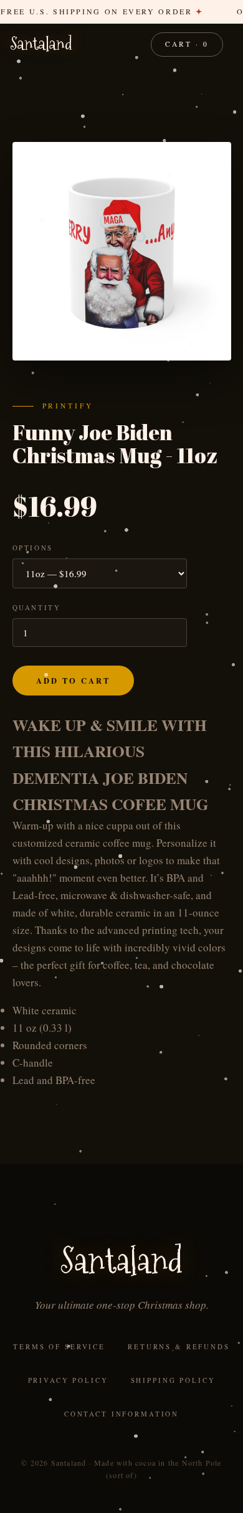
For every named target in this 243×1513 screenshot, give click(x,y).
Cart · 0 (187, 44)
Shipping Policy (173, 1380)
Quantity (36, 607)
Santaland (41, 44)
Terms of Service (59, 1346)
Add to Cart (73, 680)
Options (32, 547)
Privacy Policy (68, 1380)
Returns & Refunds (179, 1346)
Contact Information (121, 1413)
